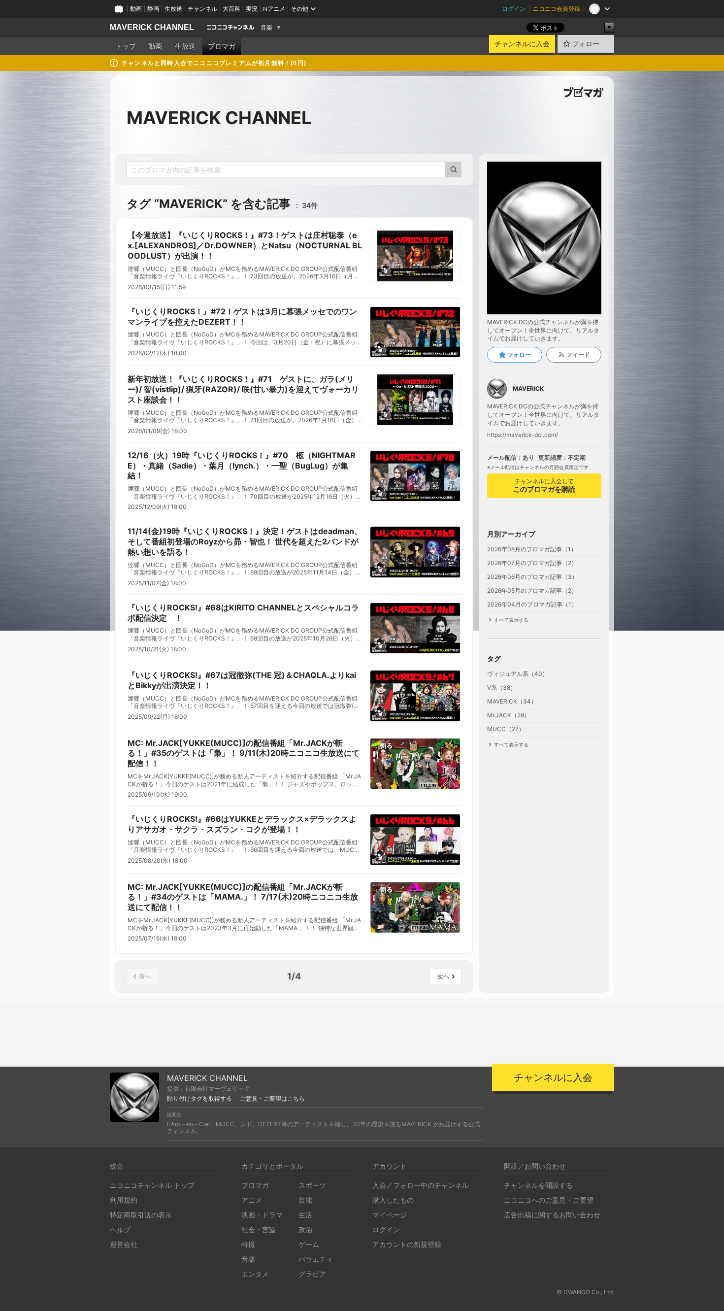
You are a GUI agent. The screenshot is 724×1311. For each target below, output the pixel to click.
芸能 (305, 1200)
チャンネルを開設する (538, 1185)
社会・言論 (258, 1229)
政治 (305, 1229)
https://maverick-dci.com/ (522, 435)
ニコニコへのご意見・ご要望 (548, 1200)
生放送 (173, 8)
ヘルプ (120, 1229)
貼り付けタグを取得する (199, 1099)
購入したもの (393, 1200)
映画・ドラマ (262, 1214)
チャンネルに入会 (522, 44)
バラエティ (315, 1259)
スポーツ (312, 1185)
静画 (153, 8)
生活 (305, 1214)
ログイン (514, 8)
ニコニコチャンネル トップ (152, 1185)
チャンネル (202, 8)
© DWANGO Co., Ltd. (585, 1292)
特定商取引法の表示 (141, 1214)
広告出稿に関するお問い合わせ (552, 1214)
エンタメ (255, 1274)
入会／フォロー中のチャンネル (420, 1185)
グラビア (312, 1274)
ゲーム (308, 1244)
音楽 (266, 27)
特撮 (248, 1244)
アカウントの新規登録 (406, 1244)
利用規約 (123, 1200)
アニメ (251, 1200)
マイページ (389, 1214)
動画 (136, 8)
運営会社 (123, 1244)
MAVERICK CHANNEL (152, 27)
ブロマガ (221, 46)
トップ (125, 46)
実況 (252, 8)
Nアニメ (274, 8)
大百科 (231, 8)
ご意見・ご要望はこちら (272, 1099)
